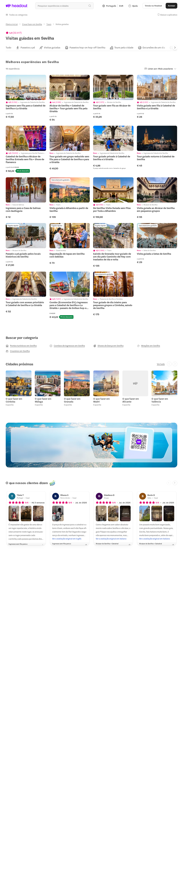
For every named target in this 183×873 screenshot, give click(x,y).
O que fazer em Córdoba (14, 400)
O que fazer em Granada (72, 400)
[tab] (8, 47)
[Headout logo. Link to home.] (17, 6)
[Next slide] (175, 47)
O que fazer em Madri (101, 400)
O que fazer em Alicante (130, 400)
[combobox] (64, 5)
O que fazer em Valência (160, 400)
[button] (17, 14)
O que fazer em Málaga (43, 400)
